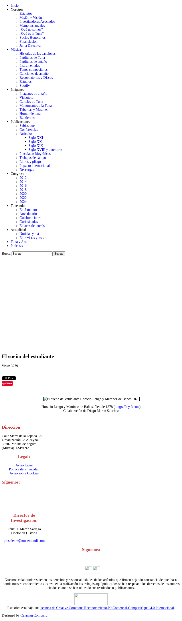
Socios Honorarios (33, 37)
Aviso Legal (24, 465)
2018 (23, 190)
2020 (23, 194)
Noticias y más (30, 234)
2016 (23, 186)
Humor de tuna (30, 113)
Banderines (27, 117)
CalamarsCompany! (34, 615)
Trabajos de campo (33, 157)
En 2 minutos (29, 210)
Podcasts (17, 246)
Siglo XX (35, 141)
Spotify (25, 85)
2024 (23, 202)
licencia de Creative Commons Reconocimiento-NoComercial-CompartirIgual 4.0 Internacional (107, 608)
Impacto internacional (35, 165)
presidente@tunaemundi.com (24, 540)
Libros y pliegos (31, 161)
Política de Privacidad (24, 469)
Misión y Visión (31, 17)
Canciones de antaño (34, 73)
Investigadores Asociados (37, 21)
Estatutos (26, 13)
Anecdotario (28, 214)
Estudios (26, 81)
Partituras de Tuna (32, 57)
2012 (23, 177)
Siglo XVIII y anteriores (45, 149)
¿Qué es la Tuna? (32, 33)
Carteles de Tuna (31, 101)
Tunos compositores (33, 69)
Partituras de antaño (33, 61)
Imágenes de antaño (33, 93)
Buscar (7, 253)
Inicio (15, 5)
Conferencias (29, 129)
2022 (23, 198)
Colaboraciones (30, 218)
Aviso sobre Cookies (24, 473)
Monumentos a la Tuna (36, 105)
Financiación (29, 41)
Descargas (27, 169)
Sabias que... (28, 125)
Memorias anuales (32, 25)
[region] (91, 302)
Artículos (26, 133)
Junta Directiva (30, 45)
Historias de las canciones (37, 53)
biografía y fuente (127, 407)
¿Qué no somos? (31, 29)
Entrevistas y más (32, 238)
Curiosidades (29, 222)
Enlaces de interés (32, 226)
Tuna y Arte (19, 242)
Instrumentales (30, 65)
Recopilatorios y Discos (36, 77)
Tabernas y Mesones (34, 109)
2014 (23, 181)
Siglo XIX (35, 145)
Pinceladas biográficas (35, 153)
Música (16, 49)
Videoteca (27, 97)
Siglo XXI (35, 137)
